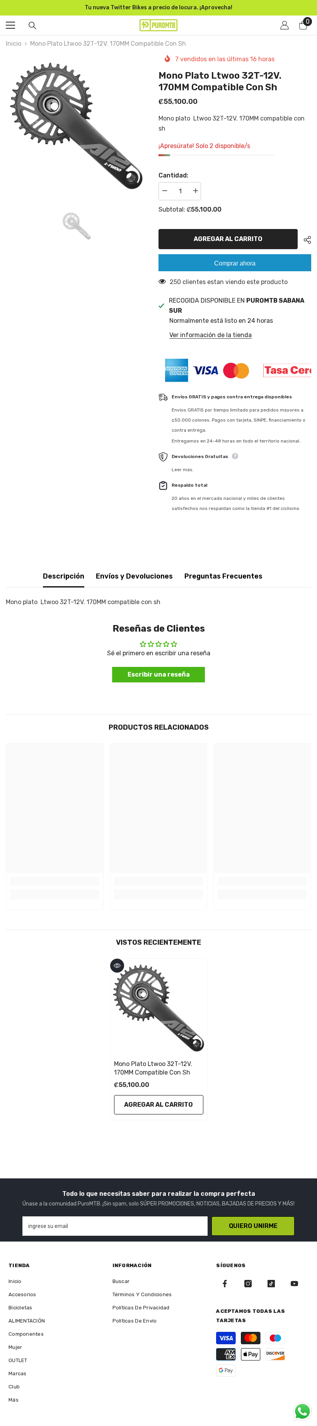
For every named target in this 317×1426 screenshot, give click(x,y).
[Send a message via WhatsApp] (302, 1411)
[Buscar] (32, 25)
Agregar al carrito (228, 239)
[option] (76, 124)
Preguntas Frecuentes (223, 576)
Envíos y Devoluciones (134, 576)
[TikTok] (271, 1283)
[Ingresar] (284, 25)
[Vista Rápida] (117, 966)
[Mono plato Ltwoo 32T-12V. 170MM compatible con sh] (158, 1007)
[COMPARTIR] (304, 240)
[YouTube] (294, 1283)
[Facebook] (224, 1283)
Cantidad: (173, 175)
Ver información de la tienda (210, 335)
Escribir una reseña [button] (159, 674)
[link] (54, 881)
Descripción (63, 576)
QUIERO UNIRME (253, 1226)
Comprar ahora (235, 263)
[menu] (10, 25)
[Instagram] (248, 1283)
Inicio (13, 43)
